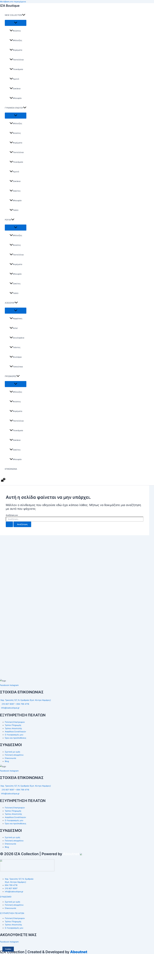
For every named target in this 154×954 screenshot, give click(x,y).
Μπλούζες (17, 40)
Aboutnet (71, 854)
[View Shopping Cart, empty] (2, 480)
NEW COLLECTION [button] (13, 15)
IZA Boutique (9, 5)
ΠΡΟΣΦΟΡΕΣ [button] (10, 376)
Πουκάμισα (18, 69)
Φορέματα (17, 50)
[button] (23, 15)
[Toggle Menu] (15, 23)
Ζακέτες (17, 191)
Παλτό (15, 210)
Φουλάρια (17, 357)
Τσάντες (16, 347)
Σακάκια (16, 88)
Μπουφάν (17, 98)
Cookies (8, 949)
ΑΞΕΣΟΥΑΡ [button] (10, 303)
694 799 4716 (22, 704)
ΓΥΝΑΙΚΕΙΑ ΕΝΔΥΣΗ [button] (14, 108)
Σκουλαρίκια (18, 338)
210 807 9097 (8, 704)
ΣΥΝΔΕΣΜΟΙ (5, 896)
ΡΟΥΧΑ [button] (8, 220)
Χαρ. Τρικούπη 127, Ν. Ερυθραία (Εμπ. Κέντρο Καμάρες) (25, 700)
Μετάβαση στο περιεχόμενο (13, 1)
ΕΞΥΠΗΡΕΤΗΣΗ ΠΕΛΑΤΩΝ (12, 913)
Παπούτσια (18, 366)
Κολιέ (15, 328)
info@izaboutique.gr (10, 708)
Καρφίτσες (17, 318)
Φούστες (17, 30)
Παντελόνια (18, 59)
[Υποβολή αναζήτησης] (9, 524)
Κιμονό (16, 79)
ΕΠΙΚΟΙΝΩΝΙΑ (11, 469)
